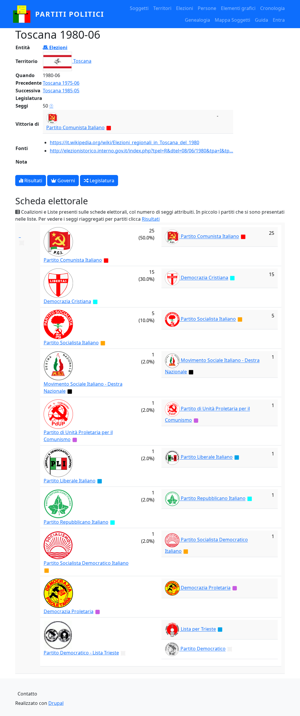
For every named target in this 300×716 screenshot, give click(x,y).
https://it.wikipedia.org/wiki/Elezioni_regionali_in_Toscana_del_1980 (124, 142)
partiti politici (69, 14)
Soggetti (139, 8)
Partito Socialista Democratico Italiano (86, 563)
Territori (162, 8)
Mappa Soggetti (232, 20)
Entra (279, 20)
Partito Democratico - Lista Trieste (81, 652)
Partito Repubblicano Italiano (76, 522)
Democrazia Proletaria (68, 611)
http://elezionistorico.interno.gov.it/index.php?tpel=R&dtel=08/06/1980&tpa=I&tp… (141, 150)
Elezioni (184, 8)
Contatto (27, 694)
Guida (261, 20)
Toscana (82, 61)
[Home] (24, 14)
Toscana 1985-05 (61, 90)
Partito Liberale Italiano (70, 480)
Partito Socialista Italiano (71, 342)
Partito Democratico (203, 649)
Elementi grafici (238, 8)
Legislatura (101, 180)
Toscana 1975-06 (61, 83)
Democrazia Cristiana (67, 301)
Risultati (32, 180)
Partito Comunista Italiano (75, 127)
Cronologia (272, 8)
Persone (207, 8)
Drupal (56, 703)
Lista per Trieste (198, 629)
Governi (65, 180)
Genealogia (197, 20)
